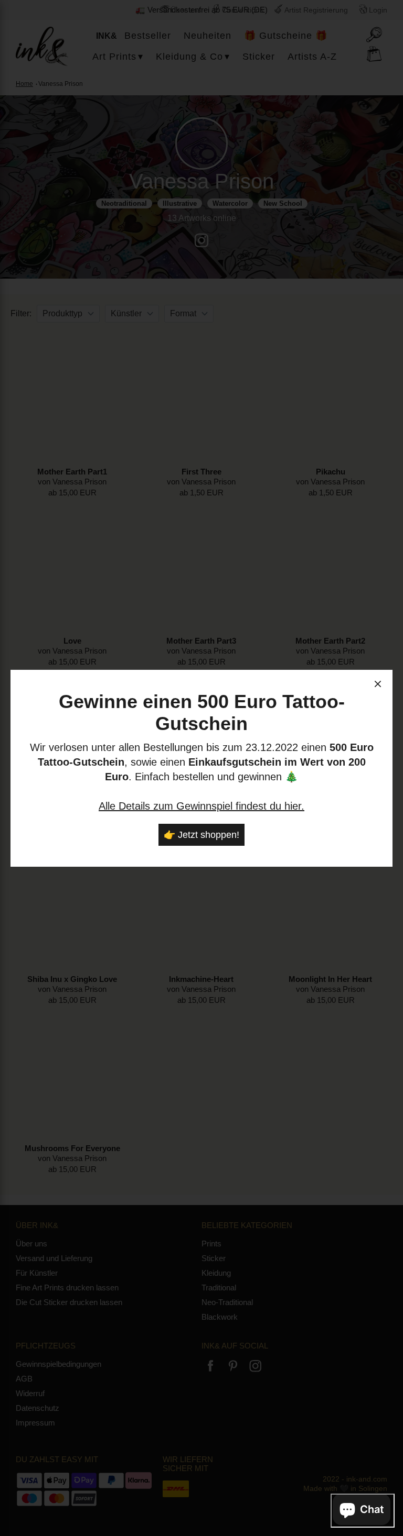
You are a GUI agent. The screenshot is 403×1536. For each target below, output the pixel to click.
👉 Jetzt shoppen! (201, 835)
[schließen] (378, 685)
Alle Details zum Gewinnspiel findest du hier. (201, 806)
